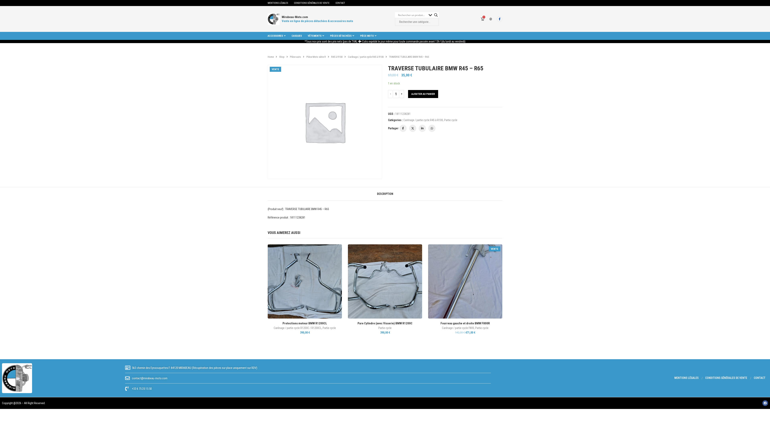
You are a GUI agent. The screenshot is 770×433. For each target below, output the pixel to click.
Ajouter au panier (423, 93)
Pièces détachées (341, 35)
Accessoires (275, 35)
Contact (340, 3)
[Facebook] (499, 19)
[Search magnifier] (436, 15)
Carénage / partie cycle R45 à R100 (366, 56)
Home (271, 56)
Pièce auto (295, 56)
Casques (297, 35)
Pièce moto (367, 35)
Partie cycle (450, 120)
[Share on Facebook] (403, 128)
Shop (282, 56)
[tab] (385, 193)
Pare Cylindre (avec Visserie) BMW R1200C (385, 323)
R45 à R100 (336, 56)
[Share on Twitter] (412, 128)
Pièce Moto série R (316, 56)
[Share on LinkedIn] (422, 128)
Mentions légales (278, 3)
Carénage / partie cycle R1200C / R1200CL (297, 328)
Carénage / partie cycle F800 (458, 328)
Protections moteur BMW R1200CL (305, 323)
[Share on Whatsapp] (432, 128)
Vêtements (314, 35)
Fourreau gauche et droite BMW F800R (465, 323)
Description (385, 193)
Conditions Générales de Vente (311, 3)
